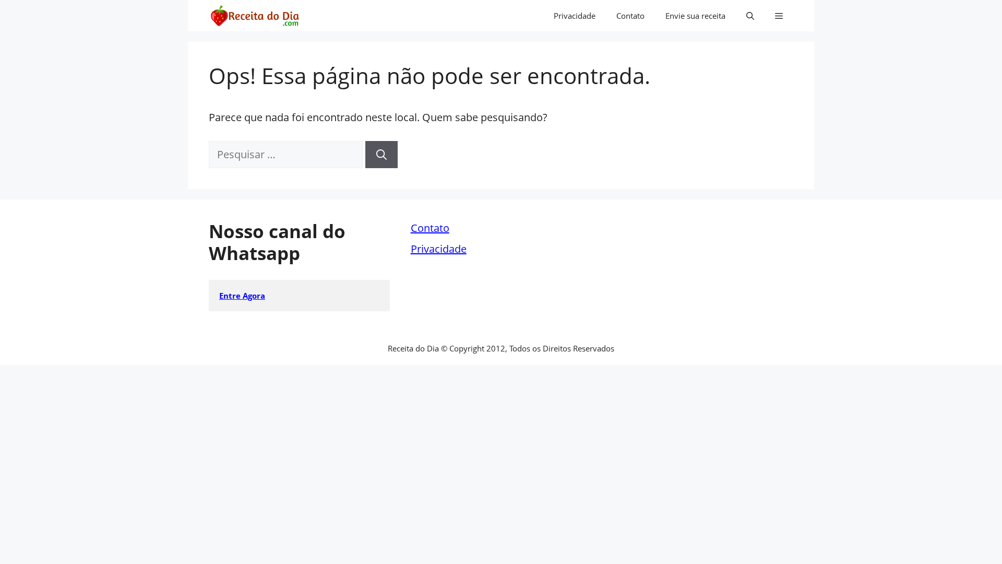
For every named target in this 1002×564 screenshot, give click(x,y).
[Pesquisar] (381, 154)
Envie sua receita (695, 15)
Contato (630, 15)
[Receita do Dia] (254, 15)
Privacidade (574, 15)
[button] (750, 15)
